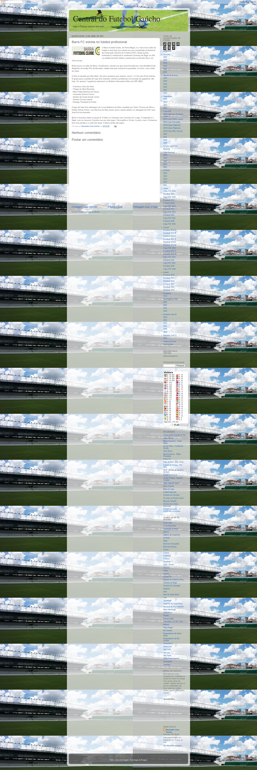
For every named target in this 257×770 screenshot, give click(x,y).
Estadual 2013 (168, 203)
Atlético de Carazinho (171, 535)
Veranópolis (167, 662)
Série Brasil (167, 451)
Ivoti (165, 598)
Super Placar (168, 438)
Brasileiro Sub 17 (170, 335)
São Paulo (167, 656)
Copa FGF (167, 111)
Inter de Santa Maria (171, 595)
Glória (165, 571)
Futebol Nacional (169, 492)
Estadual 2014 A (169, 236)
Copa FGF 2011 (169, 218)
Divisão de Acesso (170, 75)
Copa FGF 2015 (169, 191)
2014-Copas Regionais (172, 125)
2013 (165, 63)
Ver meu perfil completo (172, 746)
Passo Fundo (168, 619)
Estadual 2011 (168, 215)
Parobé (166, 616)
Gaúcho (166, 568)
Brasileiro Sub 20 (170, 314)
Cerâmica (167, 556)
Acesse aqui (168, 344)
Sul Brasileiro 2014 (170, 299)
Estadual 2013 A (169, 242)
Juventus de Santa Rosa (172, 604)
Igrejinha (166, 589)
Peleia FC (167, 459)
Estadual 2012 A (169, 251)
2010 (165, 72)
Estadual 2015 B (169, 233)
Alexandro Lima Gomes (172, 731)
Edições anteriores (170, 146)
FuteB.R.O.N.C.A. (170, 475)
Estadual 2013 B (169, 245)
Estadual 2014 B (169, 239)
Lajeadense (167, 613)
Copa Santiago (169, 152)
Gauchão (166, 54)
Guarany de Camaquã (171, 586)
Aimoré (166, 532)
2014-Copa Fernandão (171, 122)
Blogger (144, 760)
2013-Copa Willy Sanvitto (173, 131)
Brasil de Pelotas (170, 547)
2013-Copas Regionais (172, 128)
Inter (165, 592)
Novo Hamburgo (169, 610)
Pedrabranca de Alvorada (173, 622)
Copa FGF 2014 (169, 197)
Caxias (166, 550)
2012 (165, 66)
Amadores (167, 293)
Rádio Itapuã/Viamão (171, 483)
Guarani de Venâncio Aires (173, 580)
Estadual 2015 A (169, 230)
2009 (165, 143)
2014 (165, 60)
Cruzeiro (166, 559)
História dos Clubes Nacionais (170, 505)
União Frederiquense (171, 658)
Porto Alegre (168, 628)
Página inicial (115, 207)
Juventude (167, 601)
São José (167, 650)
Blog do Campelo (170, 501)
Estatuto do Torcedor (171, 495)
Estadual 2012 (168, 209)
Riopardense (168, 643)
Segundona (167, 96)
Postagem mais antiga (145, 207)
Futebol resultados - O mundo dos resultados (172, 510)
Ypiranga (166, 664)
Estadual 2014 (168, 200)
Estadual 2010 (168, 221)
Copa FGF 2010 (169, 224)
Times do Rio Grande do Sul (174, 435)
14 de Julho (167, 523)
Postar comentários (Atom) (89, 212)
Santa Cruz (167, 647)
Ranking (166, 149)
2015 (165, 57)
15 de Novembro (169, 526)
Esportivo (167, 562)
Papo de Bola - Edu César (173, 462)
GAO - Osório (168, 565)
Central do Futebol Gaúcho (116, 18)
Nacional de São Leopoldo (173, 607)
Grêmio (166, 574)
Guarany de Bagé (170, 583)
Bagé (165, 541)
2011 (165, 69)
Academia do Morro (170, 529)
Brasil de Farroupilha (171, 544)
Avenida (166, 538)
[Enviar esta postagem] (115, 126)
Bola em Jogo (168, 489)
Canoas (166, 553)
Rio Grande (167, 631)
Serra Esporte (168, 486)
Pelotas (166, 625)
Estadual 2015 (168, 194)
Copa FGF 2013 (169, 206)
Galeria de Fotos (169, 341)
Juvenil (166, 227)
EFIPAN (166, 170)
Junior (165, 188)
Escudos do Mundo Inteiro (173, 498)
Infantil (166, 272)
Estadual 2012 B (169, 254)
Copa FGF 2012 (169, 212)
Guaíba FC (167, 577)
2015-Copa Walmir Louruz (173, 119)
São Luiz (166, 653)
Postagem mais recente (84, 207)
